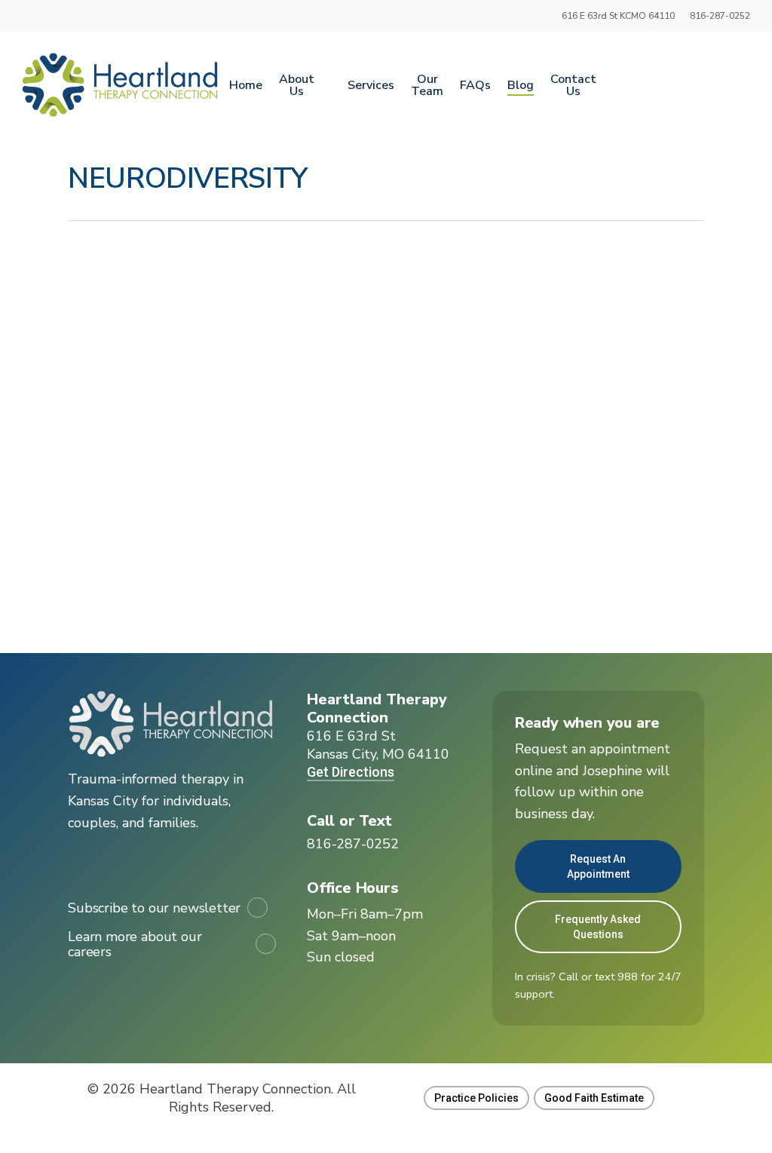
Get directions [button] (350, 772)
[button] (353, 843)
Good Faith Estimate (594, 1098)
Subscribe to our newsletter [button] (154, 907)
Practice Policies (476, 1098)
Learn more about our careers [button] (134, 944)
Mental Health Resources (156, 505)
